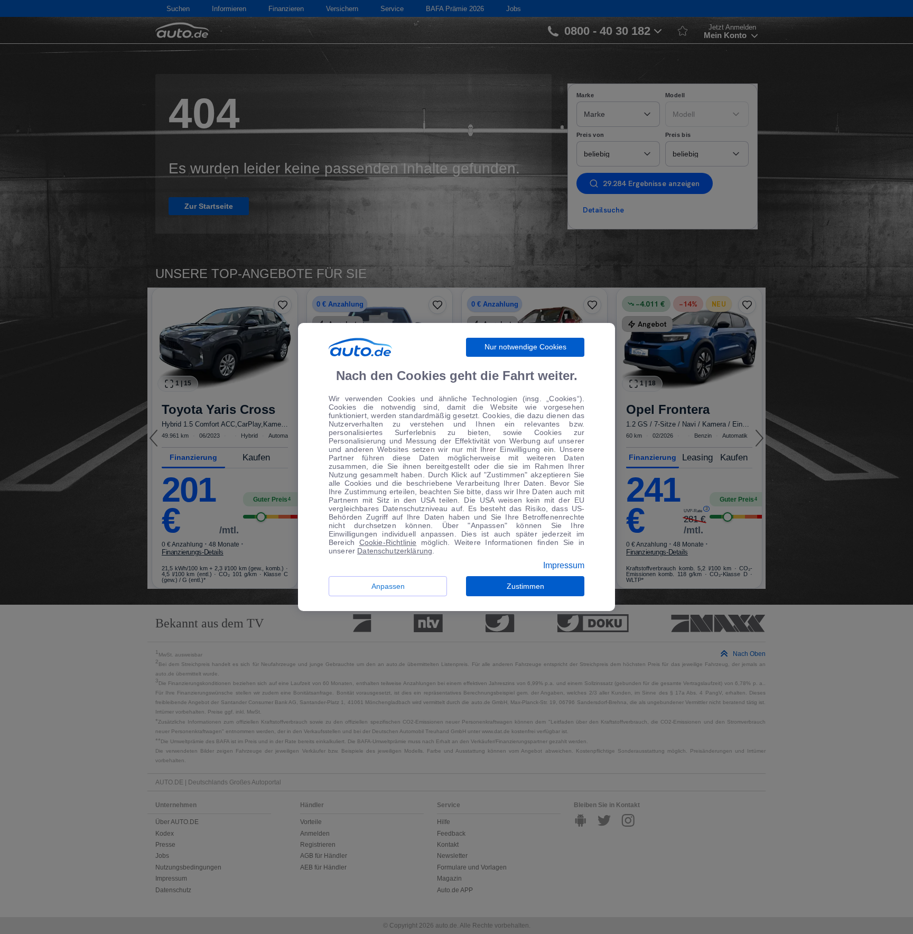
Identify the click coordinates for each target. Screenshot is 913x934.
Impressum (563, 565)
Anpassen (388, 586)
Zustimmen (525, 586)
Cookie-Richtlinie (388, 542)
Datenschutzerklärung (394, 551)
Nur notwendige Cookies (525, 347)
